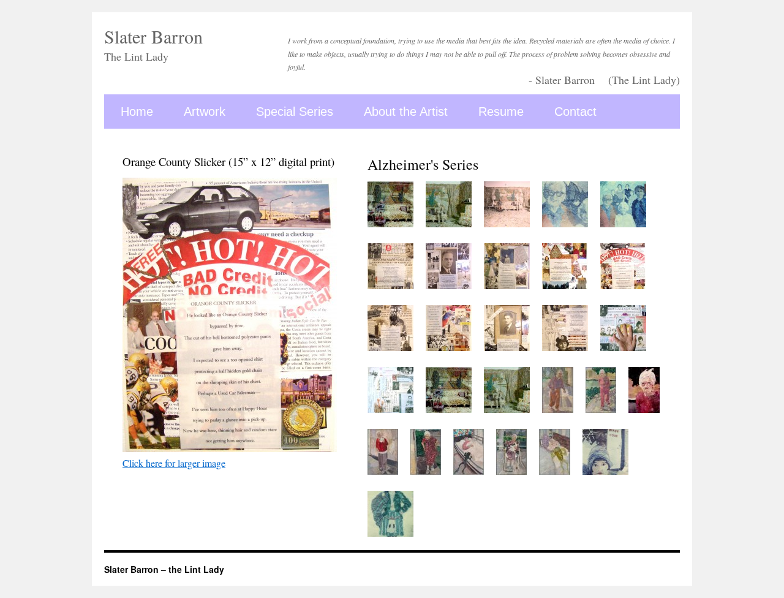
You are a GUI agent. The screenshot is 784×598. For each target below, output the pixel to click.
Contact (575, 111)
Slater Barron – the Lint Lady (164, 569)
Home (137, 111)
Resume (501, 111)
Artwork (204, 111)
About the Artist (406, 111)
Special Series (294, 111)
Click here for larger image (174, 462)
